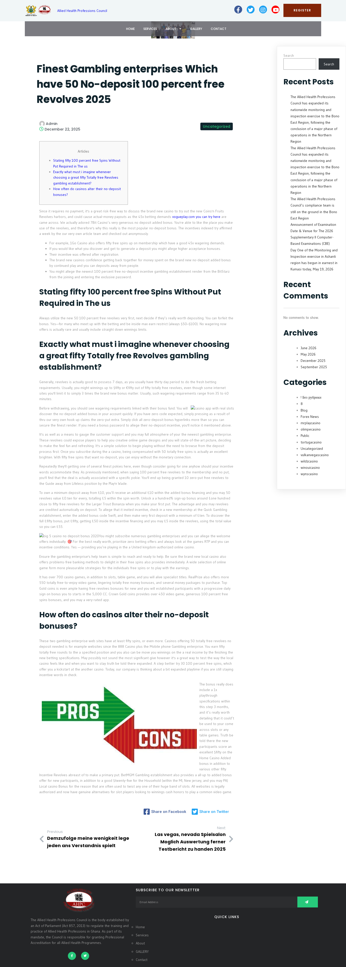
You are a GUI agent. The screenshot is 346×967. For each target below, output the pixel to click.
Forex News (310, 416)
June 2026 (308, 348)
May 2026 (308, 354)
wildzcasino (309, 461)
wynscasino (309, 474)
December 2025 (313, 360)
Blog (304, 410)
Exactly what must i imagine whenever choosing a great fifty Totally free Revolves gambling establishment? (85, 177)
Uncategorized (216, 126)
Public (305, 435)
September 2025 (314, 367)
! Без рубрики (311, 397)
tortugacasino (311, 442)
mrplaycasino (310, 423)
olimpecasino (311, 429)
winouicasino (310, 467)
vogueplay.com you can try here (196, 216)
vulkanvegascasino (315, 455)
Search (288, 55)
